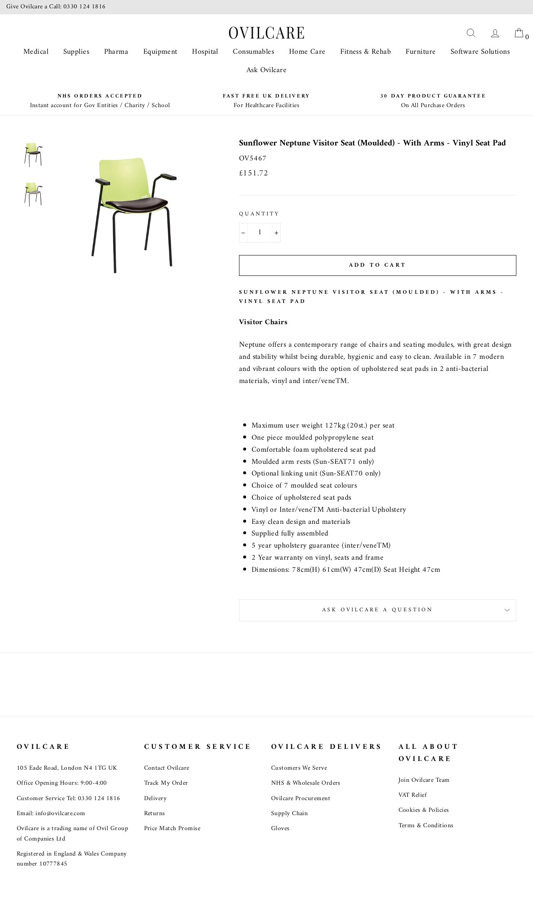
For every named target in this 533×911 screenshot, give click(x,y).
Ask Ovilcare (266, 70)
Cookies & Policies (424, 810)
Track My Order (166, 783)
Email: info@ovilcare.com (51, 813)
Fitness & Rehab (365, 51)
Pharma (116, 51)
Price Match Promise (172, 828)
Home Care (307, 51)
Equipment (160, 51)
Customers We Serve (299, 768)
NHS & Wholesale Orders (306, 783)
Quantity (259, 214)
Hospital (205, 51)
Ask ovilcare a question (377, 610)
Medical (35, 51)
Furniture (421, 51)
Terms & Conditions (426, 825)
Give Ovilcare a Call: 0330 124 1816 (56, 7)
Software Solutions (480, 51)
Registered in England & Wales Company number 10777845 (72, 859)
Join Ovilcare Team (424, 780)
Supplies (76, 51)
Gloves (280, 828)
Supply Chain (289, 813)
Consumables (253, 51)
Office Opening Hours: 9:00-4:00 (62, 783)
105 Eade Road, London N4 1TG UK (67, 768)
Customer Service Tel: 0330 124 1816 (68, 798)
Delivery (155, 798)
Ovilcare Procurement (300, 798)
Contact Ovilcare (166, 768)
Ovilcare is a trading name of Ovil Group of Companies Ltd (72, 833)
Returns (154, 813)
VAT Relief (413, 795)
